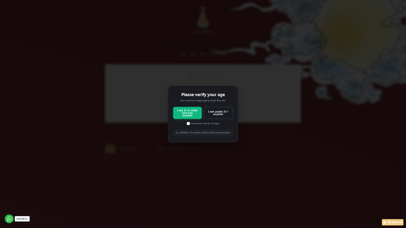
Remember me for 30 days (205, 123)
